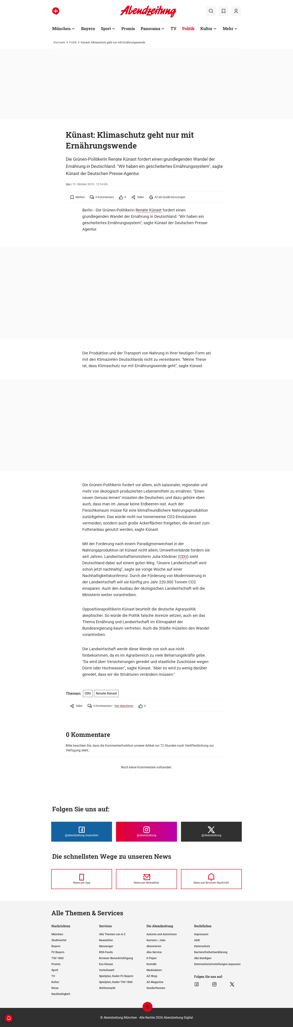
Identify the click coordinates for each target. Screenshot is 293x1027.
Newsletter (106, 940)
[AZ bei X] (232, 984)
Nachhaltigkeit (60, 994)
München (61, 28)
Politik (188, 28)
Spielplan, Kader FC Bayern (116, 976)
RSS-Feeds (106, 952)
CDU (183, 556)
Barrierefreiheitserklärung (210, 952)
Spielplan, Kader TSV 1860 (116, 982)
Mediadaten (154, 970)
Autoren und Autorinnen (161, 934)
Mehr (228, 28)
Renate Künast (149, 210)
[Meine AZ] (236, 11)
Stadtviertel (58, 940)
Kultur (206, 28)
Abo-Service (154, 952)
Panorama (150, 28)
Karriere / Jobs (155, 940)
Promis (128, 28)
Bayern (88, 28)
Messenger (106, 946)
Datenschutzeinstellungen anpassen (217, 964)
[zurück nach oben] (147, 1009)
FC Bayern (57, 952)
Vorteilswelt (106, 970)
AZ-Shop (151, 976)
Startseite (59, 42)
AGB (197, 940)
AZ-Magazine (154, 982)
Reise (55, 988)
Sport (106, 28)
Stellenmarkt (107, 988)
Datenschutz (202, 946)
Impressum (201, 934)
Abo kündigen (202, 958)
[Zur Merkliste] (223, 11)
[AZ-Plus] (55, 11)
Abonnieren (153, 946)
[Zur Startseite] (148, 16)
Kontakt (151, 964)
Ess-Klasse (106, 964)
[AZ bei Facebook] (196, 984)
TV (173, 28)
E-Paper (151, 958)
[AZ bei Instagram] (214, 984)
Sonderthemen (155, 988)
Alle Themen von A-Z (112, 934)
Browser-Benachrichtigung (116, 958)
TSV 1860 (57, 958)
